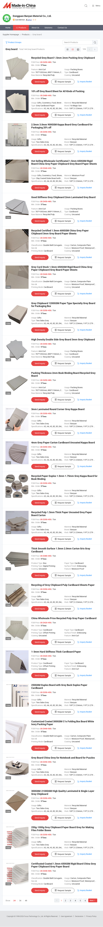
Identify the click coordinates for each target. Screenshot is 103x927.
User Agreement (66, 916)
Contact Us (62, 27)
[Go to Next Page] (94, 49)
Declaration (79, 916)
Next (92, 900)
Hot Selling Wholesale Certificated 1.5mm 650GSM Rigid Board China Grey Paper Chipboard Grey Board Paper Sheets (64, 162)
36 (20, 900)
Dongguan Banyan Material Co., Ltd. (32, 16)
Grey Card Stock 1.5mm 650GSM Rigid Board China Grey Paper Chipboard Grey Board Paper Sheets (61, 268)
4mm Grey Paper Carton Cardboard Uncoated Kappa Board (63, 442)
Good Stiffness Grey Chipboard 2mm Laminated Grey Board (63, 197)
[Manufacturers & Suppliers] (19, 5)
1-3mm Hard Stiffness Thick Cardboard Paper (56, 651)
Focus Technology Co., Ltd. (34, 916)
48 (26, 900)
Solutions (48, 27)
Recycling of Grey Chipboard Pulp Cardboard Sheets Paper (63, 585)
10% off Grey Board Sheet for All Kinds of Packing (57, 91)
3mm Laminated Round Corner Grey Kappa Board (57, 409)
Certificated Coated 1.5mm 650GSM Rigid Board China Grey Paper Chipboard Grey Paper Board (63, 865)
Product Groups (14, 42)
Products (22, 27)
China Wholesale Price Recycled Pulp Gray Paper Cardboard (63, 618)
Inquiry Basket (86, 81)
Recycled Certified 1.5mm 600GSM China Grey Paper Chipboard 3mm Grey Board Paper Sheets (60, 232)
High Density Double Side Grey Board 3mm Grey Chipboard (63, 339)
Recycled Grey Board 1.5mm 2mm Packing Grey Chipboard (63, 57)
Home (7, 27)
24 (14, 900)
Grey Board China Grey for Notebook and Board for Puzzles (63, 757)
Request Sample (64, 81)
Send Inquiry (40, 81)
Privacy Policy (91, 916)
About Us (35, 27)
